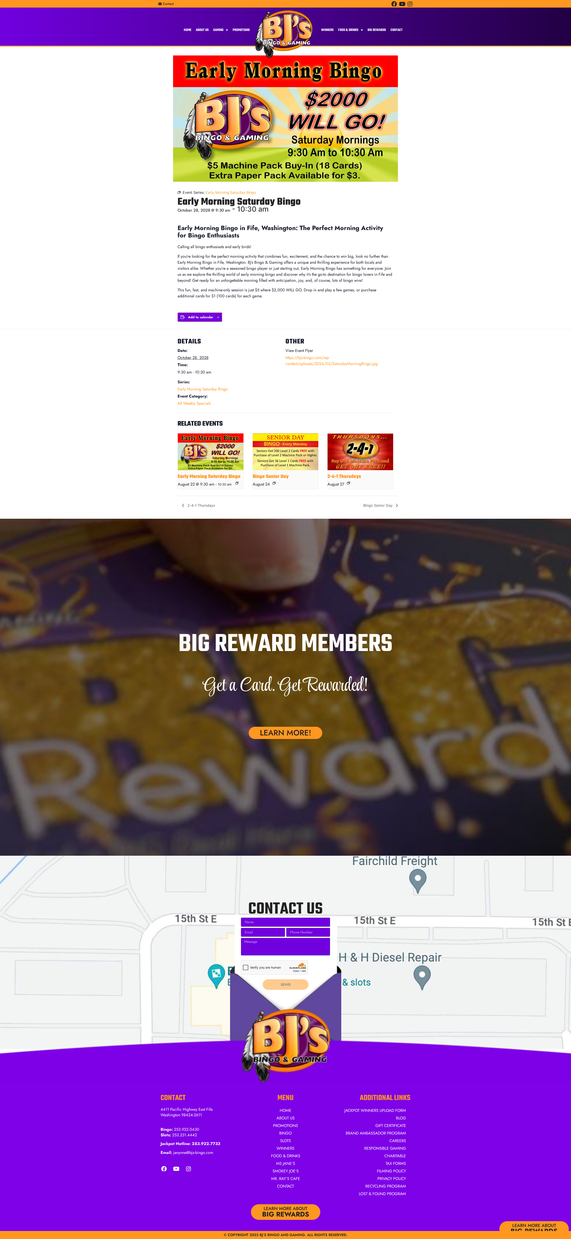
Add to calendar (200, 317)
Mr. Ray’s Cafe (285, 1179)
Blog (401, 1118)
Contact (397, 30)
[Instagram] (410, 4)
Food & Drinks (348, 30)
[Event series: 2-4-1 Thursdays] (348, 483)
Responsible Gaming (385, 1148)
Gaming (218, 30)
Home (187, 30)
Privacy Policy (391, 1179)
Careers (397, 1141)
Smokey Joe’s (286, 1171)
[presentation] (211, 451)
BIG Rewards (377, 30)
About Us (202, 30)
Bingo (285, 1133)
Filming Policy (391, 1171)
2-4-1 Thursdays (344, 476)
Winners (327, 30)
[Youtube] (402, 4)
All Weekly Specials (194, 403)
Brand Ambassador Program (376, 1133)
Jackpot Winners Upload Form (375, 1110)
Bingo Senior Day (271, 476)
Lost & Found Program (382, 1194)
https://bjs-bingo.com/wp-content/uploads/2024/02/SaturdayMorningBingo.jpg (332, 361)
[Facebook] (394, 4)
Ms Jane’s (285, 1163)
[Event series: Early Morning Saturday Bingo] (236, 483)
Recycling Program (385, 1186)
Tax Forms (396, 1163)
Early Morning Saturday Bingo (203, 389)
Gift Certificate (390, 1126)
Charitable (395, 1156)
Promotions (241, 30)
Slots (285, 1141)
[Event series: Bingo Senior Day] (274, 483)
